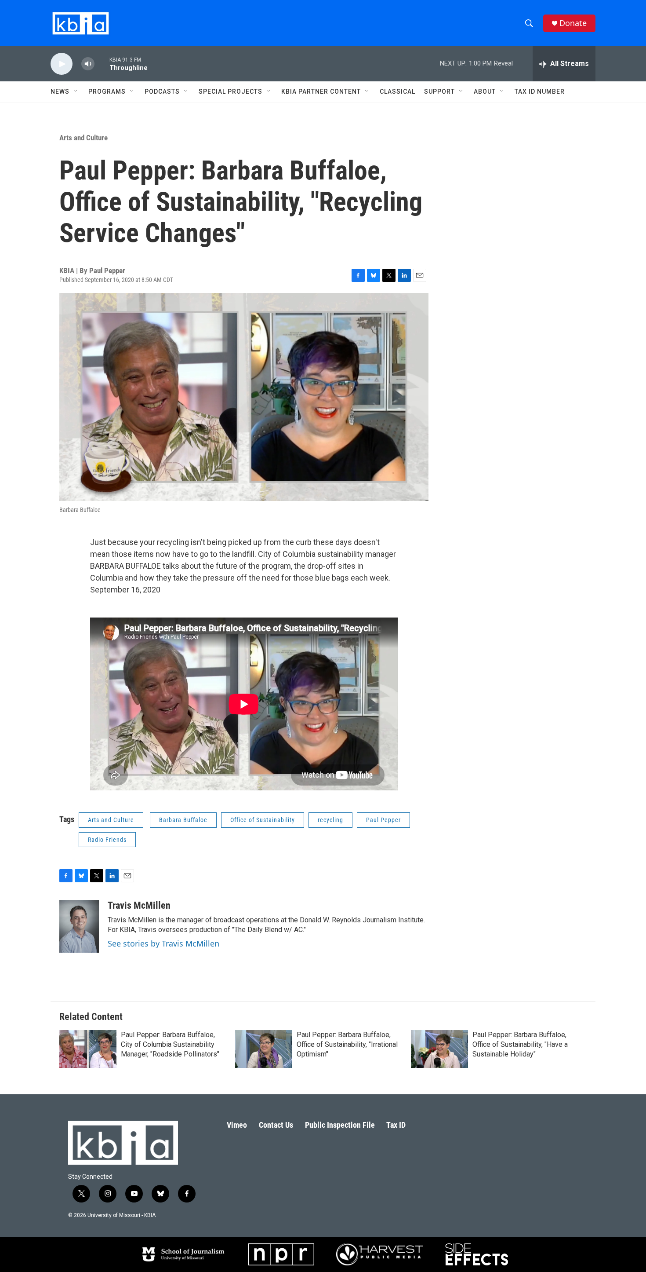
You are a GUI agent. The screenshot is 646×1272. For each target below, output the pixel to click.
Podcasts (162, 91)
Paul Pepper (383, 819)
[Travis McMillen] (79, 926)
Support (439, 91)
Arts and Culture (83, 137)
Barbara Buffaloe (183, 819)
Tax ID (396, 1124)
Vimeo (237, 1124)
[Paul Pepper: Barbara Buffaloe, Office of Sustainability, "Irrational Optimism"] (263, 1049)
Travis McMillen (139, 905)
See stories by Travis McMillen (163, 943)
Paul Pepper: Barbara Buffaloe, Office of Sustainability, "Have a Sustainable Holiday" (520, 1044)
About (485, 91)
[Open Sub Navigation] (76, 91)
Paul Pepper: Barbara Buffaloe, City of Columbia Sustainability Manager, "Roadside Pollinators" (170, 1044)
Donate (573, 23)
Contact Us (276, 1124)
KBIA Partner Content (321, 91)
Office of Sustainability (262, 819)
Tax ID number (540, 91)
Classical (397, 91)
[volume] (87, 64)
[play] (61, 64)
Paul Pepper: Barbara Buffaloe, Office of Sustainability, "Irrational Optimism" (347, 1044)
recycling (330, 819)
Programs (107, 91)
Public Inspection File (340, 1124)
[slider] (102, 63)
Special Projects (230, 91)
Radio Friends (107, 839)
